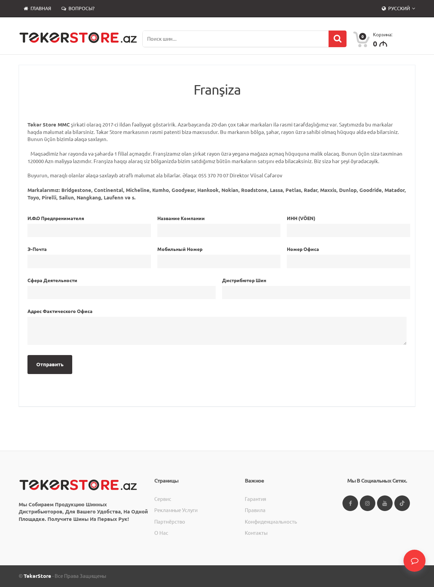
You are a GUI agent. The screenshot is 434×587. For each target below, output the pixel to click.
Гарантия (255, 499)
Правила (255, 510)
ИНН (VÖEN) (301, 218)
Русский (399, 8)
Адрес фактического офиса (60, 311)
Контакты (256, 533)
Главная (40, 8)
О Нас (161, 533)
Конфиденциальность (271, 522)
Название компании (181, 218)
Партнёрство (169, 522)
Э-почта (37, 249)
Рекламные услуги (176, 510)
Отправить (49, 364)
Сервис (162, 499)
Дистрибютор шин (244, 280)
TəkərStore (37, 576)
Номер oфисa (303, 249)
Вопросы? (81, 8)
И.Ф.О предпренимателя (55, 218)
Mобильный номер (179, 249)
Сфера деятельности (52, 280)
